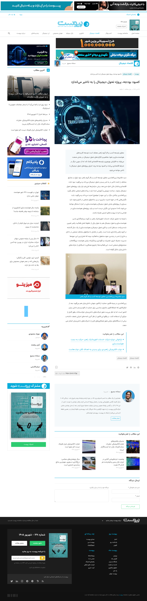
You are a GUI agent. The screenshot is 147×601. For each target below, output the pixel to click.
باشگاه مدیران (113, 562)
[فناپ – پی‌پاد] (28, 168)
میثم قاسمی (35, 366)
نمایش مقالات (19, 543)
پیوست (137, 74)
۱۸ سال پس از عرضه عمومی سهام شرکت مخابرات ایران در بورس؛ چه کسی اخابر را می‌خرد (24, 242)
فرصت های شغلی (89, 565)
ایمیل (138, 496)
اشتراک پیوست (28, 444)
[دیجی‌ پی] (110, 5)
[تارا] (28, 144)
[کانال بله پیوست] (37, 5)
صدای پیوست (90, 539)
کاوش (115, 545)
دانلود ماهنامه (37, 543)
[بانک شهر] (97, 43)
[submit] (42, 558)
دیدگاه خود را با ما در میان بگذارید (99, 488)
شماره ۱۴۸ (124, 22)
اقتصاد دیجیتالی (122, 358)
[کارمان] (28, 311)
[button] (9, 33)
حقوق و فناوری (113, 568)
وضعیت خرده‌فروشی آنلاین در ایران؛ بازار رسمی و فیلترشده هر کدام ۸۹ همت (113, 462)
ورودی (115, 556)
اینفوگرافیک (91, 545)
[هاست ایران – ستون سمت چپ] (28, 55)
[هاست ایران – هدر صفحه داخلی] (97, 55)
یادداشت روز (113, 542)
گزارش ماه (114, 559)
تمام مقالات (115, 418)
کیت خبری (91, 568)
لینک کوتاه (62, 373)
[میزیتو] (28, 288)
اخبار (115, 539)
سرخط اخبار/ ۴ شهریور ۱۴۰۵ (37, 114)
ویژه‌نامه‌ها (91, 556)
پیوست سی (91, 542)
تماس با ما (91, 559)
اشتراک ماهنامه (121, 26)
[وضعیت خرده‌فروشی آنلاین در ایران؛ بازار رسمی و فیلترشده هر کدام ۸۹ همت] (133, 469)
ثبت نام (11, 14)
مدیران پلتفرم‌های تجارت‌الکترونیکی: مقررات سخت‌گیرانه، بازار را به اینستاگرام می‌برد (112, 445)
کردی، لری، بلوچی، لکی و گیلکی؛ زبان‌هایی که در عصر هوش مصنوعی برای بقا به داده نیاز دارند (24, 261)
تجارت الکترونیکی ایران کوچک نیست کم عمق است (69, 445)
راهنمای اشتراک (131, 14)
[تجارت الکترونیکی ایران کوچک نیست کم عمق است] (88, 453)
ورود (20, 14)
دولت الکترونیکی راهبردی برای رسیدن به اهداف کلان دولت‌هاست (95, 349)
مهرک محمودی (34, 334)
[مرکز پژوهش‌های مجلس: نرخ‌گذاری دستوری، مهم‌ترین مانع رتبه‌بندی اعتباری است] (88, 469)
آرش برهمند (35, 345)
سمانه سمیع (68, 63)
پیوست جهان (113, 574)
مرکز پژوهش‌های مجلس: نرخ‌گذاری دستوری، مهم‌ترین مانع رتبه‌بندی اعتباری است (68, 462)
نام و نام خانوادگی (134, 488)
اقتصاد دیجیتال (126, 63)
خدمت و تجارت (112, 565)
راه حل (115, 571)
